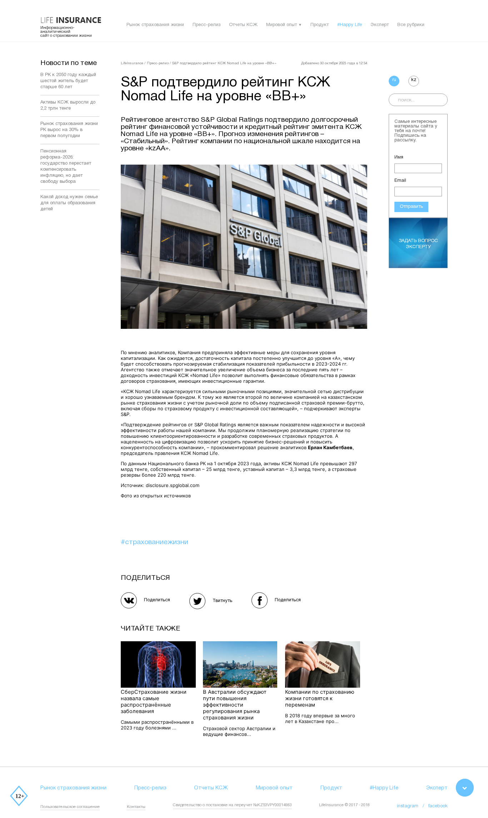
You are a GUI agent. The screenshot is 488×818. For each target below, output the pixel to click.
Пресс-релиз (206, 25)
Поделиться (157, 600)
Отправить (411, 207)
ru (394, 80)
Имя (398, 157)
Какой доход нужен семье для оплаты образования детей (69, 203)
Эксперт (379, 25)
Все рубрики (410, 25)
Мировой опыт (281, 25)
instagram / (412, 806)
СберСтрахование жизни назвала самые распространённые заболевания (153, 701)
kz (413, 80)
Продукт (319, 25)
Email (400, 181)
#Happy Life (349, 25)
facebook (438, 806)
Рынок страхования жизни (155, 25)
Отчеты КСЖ (243, 25)
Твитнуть (222, 601)
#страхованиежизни (154, 542)
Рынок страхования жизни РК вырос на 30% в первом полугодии (69, 130)
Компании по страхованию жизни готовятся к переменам (319, 698)
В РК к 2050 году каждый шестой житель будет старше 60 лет (68, 81)
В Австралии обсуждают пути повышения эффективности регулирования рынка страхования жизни (235, 705)
